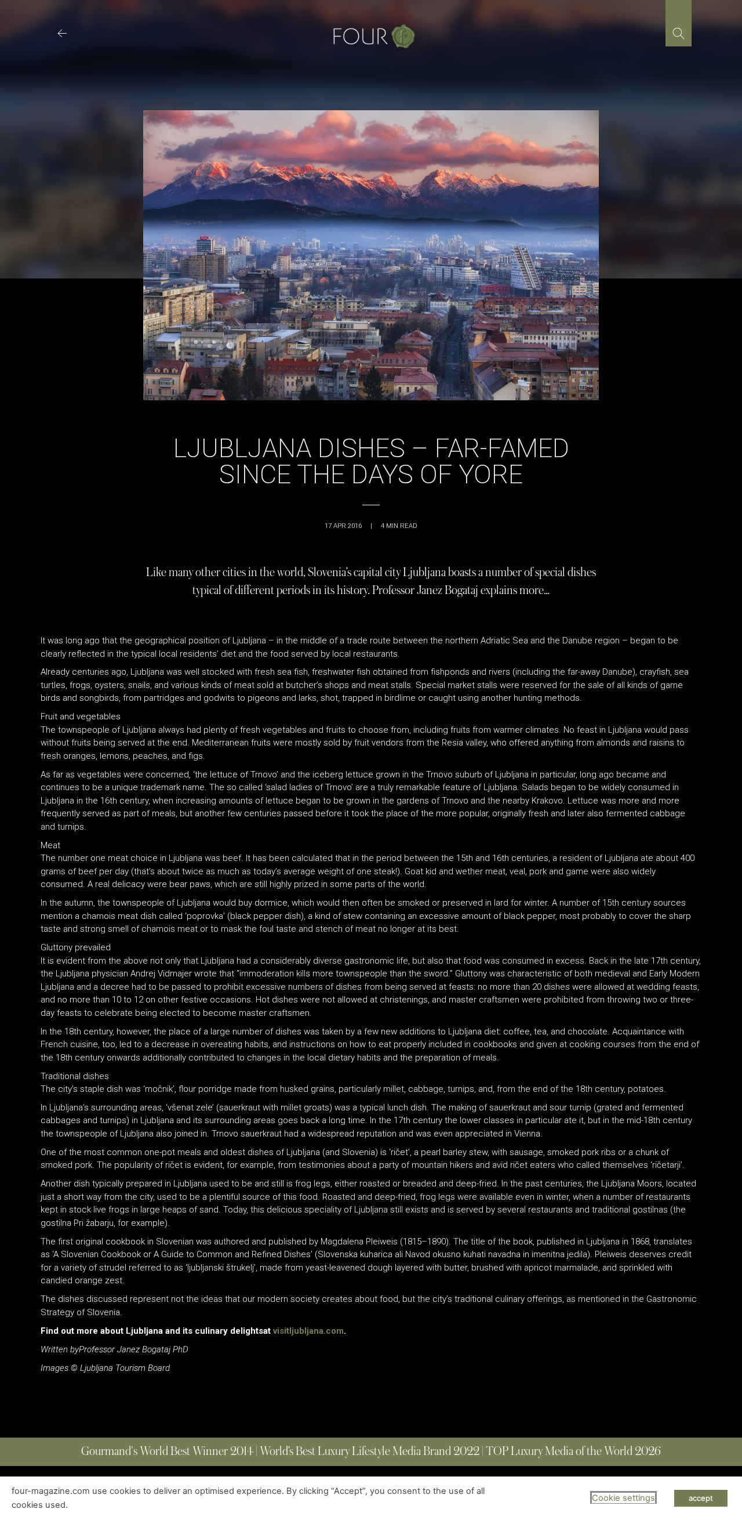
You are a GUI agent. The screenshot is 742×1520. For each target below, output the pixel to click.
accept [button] (701, 1498)
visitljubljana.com (308, 1331)
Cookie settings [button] (623, 1498)
